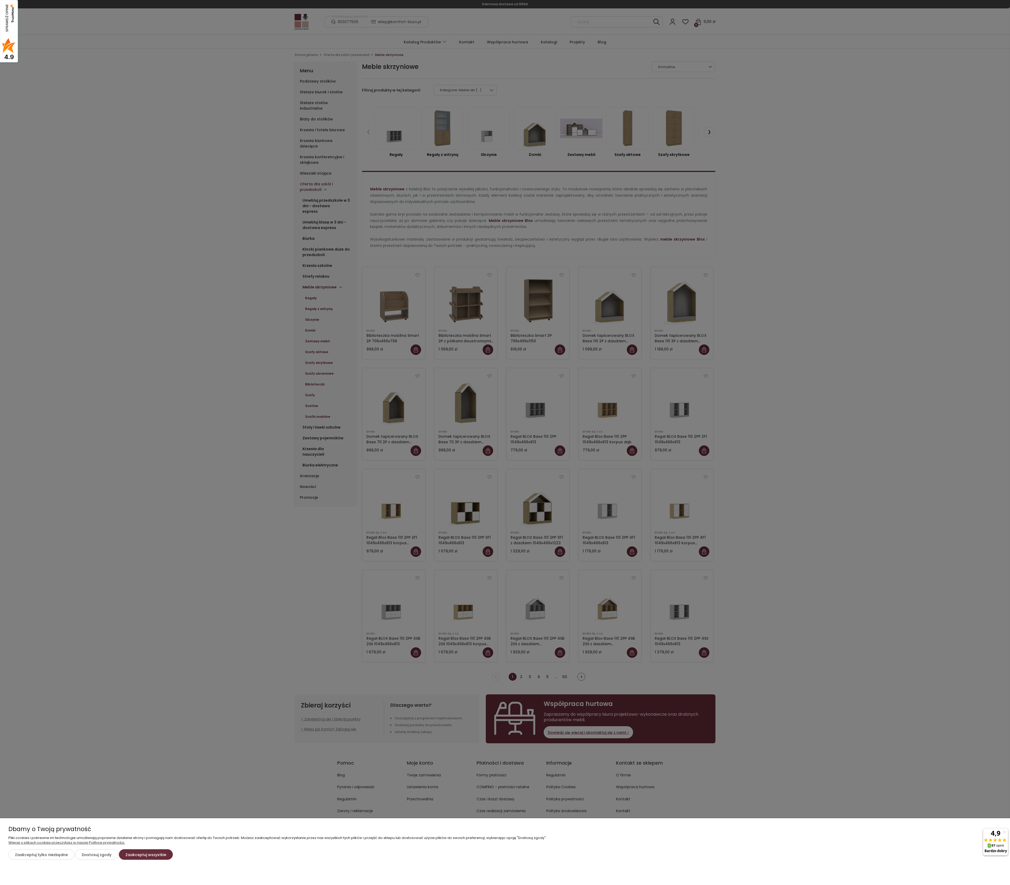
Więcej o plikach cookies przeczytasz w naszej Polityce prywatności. (66, 842)
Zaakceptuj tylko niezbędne (41, 854)
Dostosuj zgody (97, 854)
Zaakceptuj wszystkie (145, 854)
